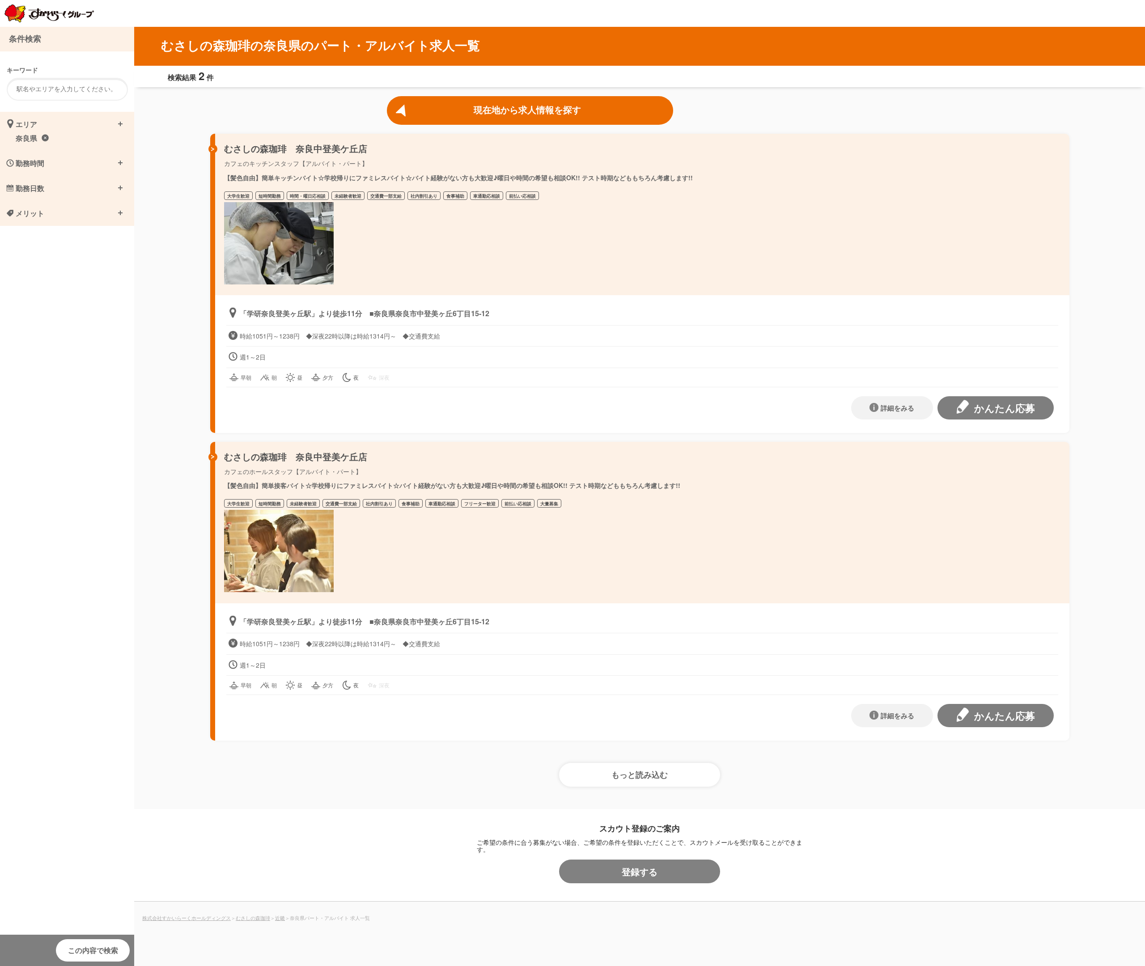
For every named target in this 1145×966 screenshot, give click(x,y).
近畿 (280, 917)
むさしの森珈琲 (253, 917)
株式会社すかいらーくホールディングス (186, 917)
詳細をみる (897, 408)
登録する (639, 871)
